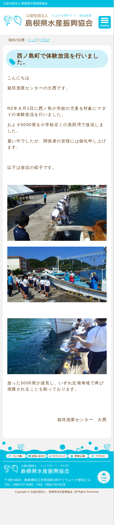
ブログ (45, 40)
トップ (32, 40)
